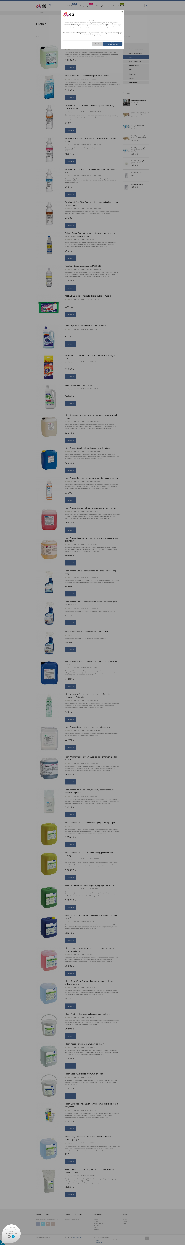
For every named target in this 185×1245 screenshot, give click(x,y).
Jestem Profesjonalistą (113, 43)
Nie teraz (97, 44)
